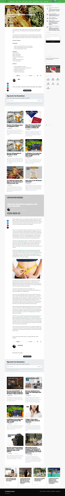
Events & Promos (36, 1)
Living (11, 167)
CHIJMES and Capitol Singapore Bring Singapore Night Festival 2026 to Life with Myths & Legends (54, 29)
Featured (9, 112)
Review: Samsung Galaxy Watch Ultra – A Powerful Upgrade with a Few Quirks (15, 449)
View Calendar (48, 32)
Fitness (17, 1)
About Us (44, 491)
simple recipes (33, 86)
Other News (53, 491)
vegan (37, 86)
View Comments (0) (27, 90)
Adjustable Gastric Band (22, 240)
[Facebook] (53, 2)
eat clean (14, 86)
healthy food (28, 86)
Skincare (28, 113)
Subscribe (39, 100)
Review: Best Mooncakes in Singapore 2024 (15, 125)
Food (20, 1)
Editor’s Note (46, 1)
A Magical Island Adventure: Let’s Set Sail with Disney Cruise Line (54, 15)
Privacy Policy (58, 491)
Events (41, 491)
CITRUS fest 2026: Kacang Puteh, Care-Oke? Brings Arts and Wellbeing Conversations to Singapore (54, 23)
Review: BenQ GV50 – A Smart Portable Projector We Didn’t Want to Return (15, 392)
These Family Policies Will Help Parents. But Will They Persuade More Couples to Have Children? (25, 481)
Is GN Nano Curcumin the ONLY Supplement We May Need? (33, 155)
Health (23, 1)
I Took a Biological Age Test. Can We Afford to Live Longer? (11, 479)
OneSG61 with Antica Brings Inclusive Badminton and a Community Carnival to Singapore (53, 481)
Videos (41, 1)
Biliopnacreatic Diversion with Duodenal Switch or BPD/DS (29, 250)
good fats (19, 86)
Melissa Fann (10, 128)
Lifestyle (30, 1)
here (52, 59)
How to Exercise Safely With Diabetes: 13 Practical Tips (39, 479)
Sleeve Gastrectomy (30, 235)
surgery (21, 352)
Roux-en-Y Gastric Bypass (24, 231)
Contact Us (11, 4)
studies (26, 299)
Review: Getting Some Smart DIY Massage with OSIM (33, 392)
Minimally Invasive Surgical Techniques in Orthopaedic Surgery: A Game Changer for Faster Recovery (33, 450)
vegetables (40, 86)
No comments (23, 20)
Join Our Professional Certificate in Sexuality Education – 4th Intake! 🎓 (54, 10)
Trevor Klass (29, 423)
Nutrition (33, 140)
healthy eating (23, 86)
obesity (16, 352)
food (16, 86)
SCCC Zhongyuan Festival (53, 18)
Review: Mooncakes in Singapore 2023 (14, 154)
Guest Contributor (29, 454)
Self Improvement (20, 197)
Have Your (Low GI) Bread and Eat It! (33, 181)
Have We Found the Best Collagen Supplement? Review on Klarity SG (33, 126)
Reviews (15, 112)
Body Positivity (12, 1)
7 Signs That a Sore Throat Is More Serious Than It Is (32, 421)
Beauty (26, 1)
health (13, 352)
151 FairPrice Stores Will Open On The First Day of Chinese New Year (15, 182)
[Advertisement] (53, 107)
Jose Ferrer (20, 345)
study (19, 352)
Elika (11, 19)
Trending (19, 112)
